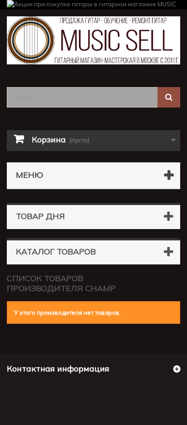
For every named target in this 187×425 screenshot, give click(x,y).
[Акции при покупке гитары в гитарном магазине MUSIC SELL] (93, 5)
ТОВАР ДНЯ (40, 216)
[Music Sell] (93, 40)
